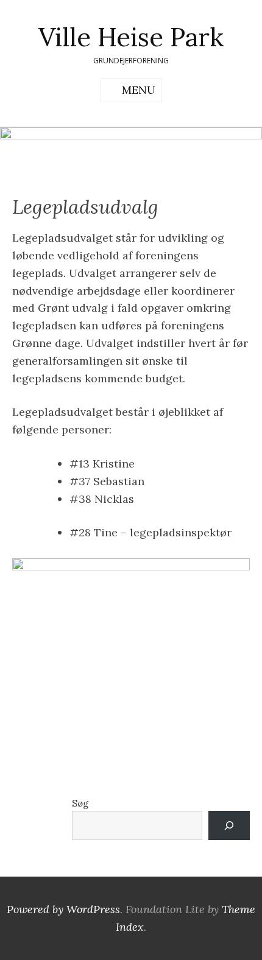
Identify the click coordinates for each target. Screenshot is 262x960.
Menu (138, 90)
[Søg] (229, 825)
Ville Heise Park (131, 37)
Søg (80, 803)
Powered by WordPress (63, 909)
